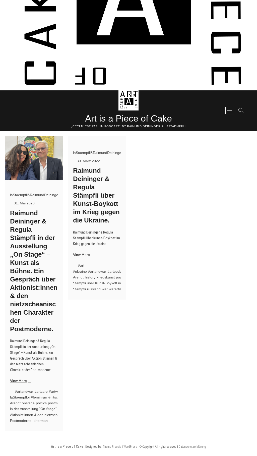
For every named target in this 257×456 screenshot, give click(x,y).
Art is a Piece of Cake (128, 118)
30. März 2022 (88, 161)
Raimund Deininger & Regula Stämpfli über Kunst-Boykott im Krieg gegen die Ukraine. (96, 195)
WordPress (130, 446)
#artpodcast (116, 271)
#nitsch (54, 397)
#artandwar (24, 391)
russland (94, 289)
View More (20, 380)
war (105, 289)
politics (41, 403)
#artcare (41, 391)
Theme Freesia (111, 446)
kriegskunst (106, 277)
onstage (28, 403)
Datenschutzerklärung (192, 446)
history (90, 277)
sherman (41, 421)
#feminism (39, 397)
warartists (116, 289)
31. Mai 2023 (24, 203)
